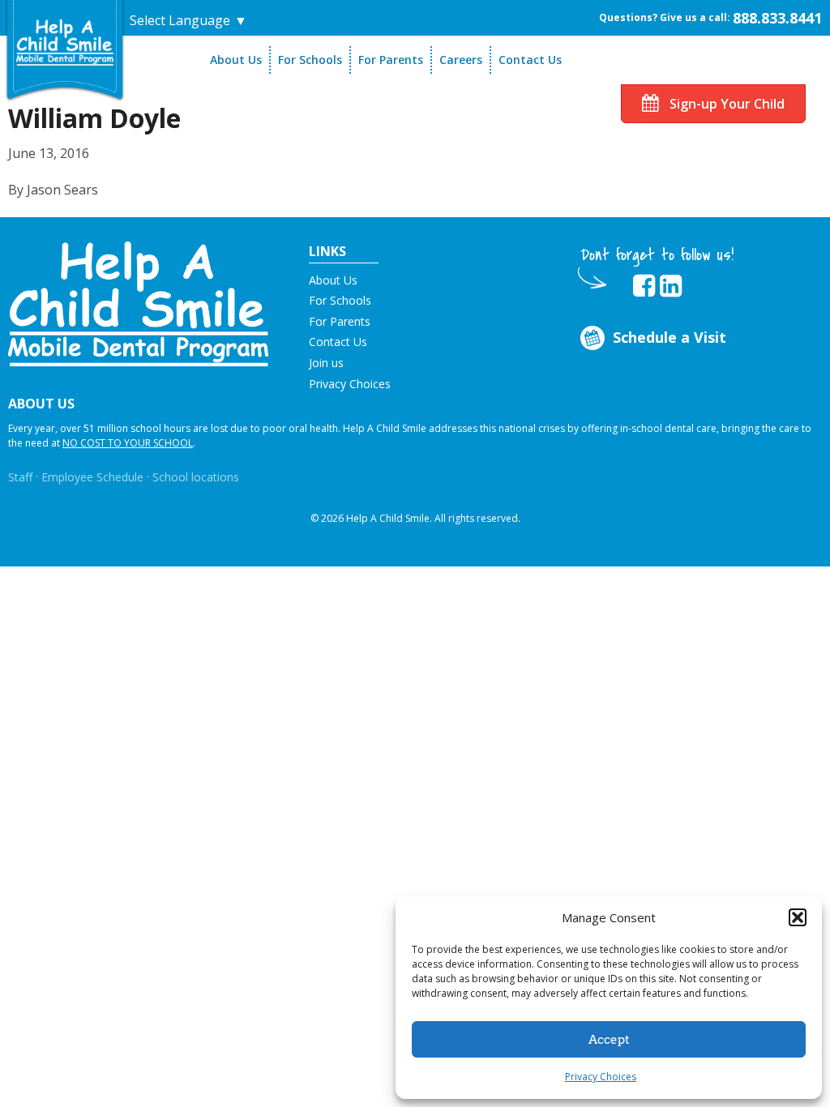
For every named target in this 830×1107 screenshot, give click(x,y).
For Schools (310, 59)
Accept (609, 1039)
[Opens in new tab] (644, 286)
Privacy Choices (600, 1076)
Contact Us (530, 59)
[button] (797, 917)
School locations (195, 477)
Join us (326, 362)
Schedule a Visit (669, 337)
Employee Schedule (92, 477)
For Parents (390, 59)
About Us (236, 59)
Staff (20, 477)
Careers (460, 59)
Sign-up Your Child (725, 104)
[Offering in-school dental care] (64, 42)
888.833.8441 (777, 18)
